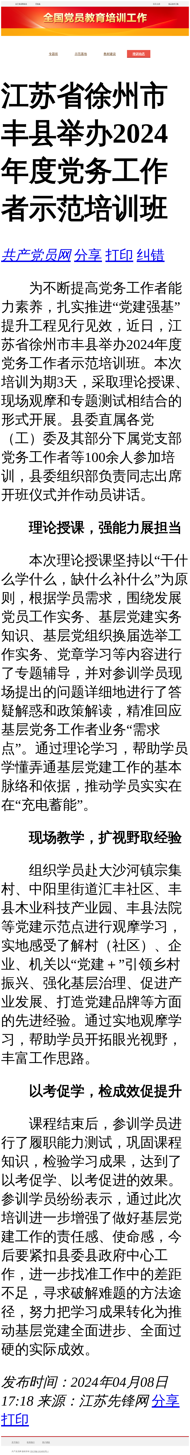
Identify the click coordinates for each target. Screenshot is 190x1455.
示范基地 (81, 54)
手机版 (37, 4)
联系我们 (31, 1442)
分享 (88, 255)
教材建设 (110, 54)
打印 (119, 255)
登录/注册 (156, 4)
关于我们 (15, 1442)
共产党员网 (36, 255)
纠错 (151, 255)
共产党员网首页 (21, 4)
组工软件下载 (173, 4)
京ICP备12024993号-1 (39, 1451)
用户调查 (46, 1442)
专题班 (53, 54)
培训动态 (139, 54)
